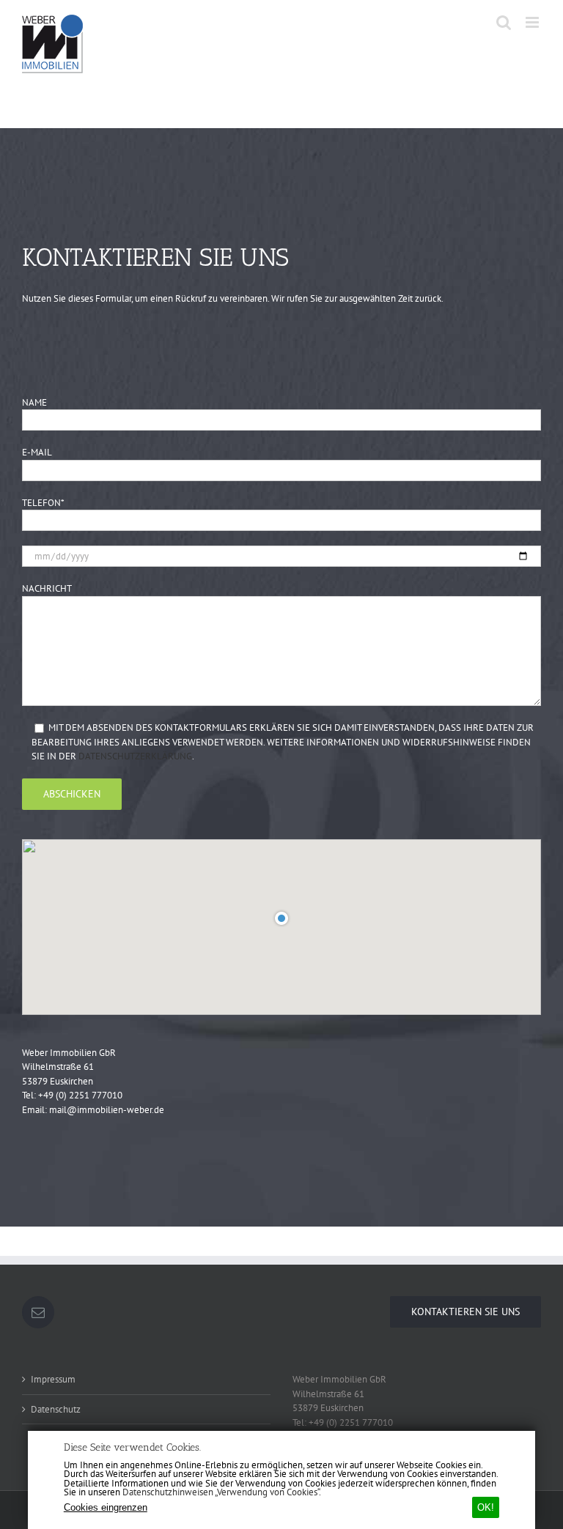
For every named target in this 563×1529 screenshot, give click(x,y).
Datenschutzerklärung (135, 756)
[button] (281, 918)
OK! (485, 1507)
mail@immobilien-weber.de (106, 1110)
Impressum (53, 1379)
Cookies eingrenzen (105, 1507)
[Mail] (38, 1312)
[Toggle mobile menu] (533, 22)
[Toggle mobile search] (503, 22)
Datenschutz (56, 1409)
